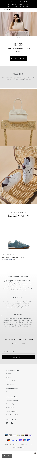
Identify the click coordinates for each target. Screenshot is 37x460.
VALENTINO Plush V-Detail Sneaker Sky (13, 257)
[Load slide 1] (15, 37)
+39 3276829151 (23, 4)
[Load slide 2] (17, 37)
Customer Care (11, 4)
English (13, 1)
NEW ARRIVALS (18, 212)
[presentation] (1, 314)
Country (22, 1)
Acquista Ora (18, 58)
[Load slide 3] (19, 37)
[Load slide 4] (21, 37)
